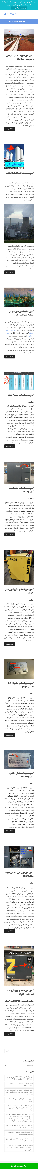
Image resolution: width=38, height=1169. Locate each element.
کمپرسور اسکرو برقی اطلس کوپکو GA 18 (21, 490)
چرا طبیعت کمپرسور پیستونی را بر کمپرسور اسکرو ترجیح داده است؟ (20, 1133)
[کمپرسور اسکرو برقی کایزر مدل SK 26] (19, 567)
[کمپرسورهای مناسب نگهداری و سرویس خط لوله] (19, 40)
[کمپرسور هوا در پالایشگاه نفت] (19, 156)
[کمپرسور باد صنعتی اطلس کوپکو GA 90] (19, 759)
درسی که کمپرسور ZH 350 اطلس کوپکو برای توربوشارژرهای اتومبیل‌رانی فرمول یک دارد (20, 1078)
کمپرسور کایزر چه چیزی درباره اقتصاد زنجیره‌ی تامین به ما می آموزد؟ (19, 1126)
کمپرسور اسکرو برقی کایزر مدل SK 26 (19, 591)
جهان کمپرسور (10, 14)
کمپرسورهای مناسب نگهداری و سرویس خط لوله (20, 57)
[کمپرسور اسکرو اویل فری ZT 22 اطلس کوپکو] (19, 966)
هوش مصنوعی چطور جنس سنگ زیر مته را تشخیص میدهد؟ (20, 1084)
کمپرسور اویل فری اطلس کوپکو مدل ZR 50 (19, 874)
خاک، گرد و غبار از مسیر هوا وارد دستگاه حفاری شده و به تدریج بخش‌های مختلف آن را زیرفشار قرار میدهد (19, 1092)
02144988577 (29, 1065)
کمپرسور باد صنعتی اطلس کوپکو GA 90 (21, 775)
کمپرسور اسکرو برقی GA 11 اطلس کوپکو (21, 685)
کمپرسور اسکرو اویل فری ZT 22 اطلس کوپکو (20, 992)
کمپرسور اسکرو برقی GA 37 (21, 395)
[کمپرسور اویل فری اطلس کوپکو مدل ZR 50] (19, 857)
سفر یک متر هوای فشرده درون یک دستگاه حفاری (20, 1100)
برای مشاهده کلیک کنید (19, 8)
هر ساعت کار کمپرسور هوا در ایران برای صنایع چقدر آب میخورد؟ (19, 1140)
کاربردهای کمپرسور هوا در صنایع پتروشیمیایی (21, 313)
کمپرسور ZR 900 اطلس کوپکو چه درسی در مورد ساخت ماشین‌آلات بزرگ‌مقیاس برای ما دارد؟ (20, 1108)
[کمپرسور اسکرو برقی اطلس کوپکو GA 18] (19, 473)
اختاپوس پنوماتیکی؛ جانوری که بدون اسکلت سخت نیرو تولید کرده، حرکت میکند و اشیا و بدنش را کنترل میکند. (20, 1147)
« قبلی (8, 1051)
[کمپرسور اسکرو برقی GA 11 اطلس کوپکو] (19, 669)
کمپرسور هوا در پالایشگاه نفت (20, 173)
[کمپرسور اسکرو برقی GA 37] (19, 381)
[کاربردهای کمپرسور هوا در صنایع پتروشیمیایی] (19, 297)
